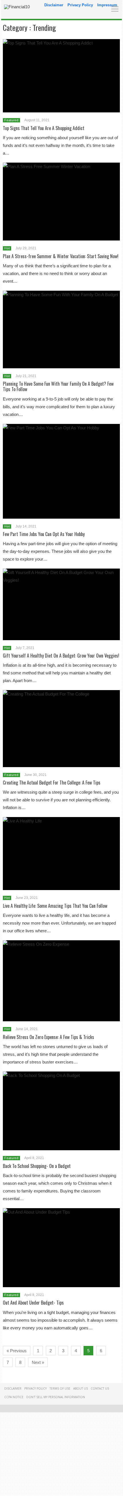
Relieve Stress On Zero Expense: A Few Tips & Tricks (48, 1037)
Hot (7, 248)
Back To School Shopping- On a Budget (37, 1166)
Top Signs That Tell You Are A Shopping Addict (43, 128)
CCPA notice (13, 1397)
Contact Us (100, 1388)
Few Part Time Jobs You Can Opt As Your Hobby (44, 534)
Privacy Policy (80, 5)
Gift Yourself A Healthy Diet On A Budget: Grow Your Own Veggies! (61, 655)
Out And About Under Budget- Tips (33, 1302)
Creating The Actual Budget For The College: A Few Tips (51, 782)
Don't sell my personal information (55, 1397)
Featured (11, 120)
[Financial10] (17, 6)
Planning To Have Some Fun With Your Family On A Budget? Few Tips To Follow (58, 386)
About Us (80, 1388)
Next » (38, 1362)
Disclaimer (53, 5)
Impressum (107, 5)
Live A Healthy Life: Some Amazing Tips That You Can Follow (55, 905)
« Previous (17, 1350)
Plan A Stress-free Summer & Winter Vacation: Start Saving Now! (60, 256)
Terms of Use (59, 1388)
